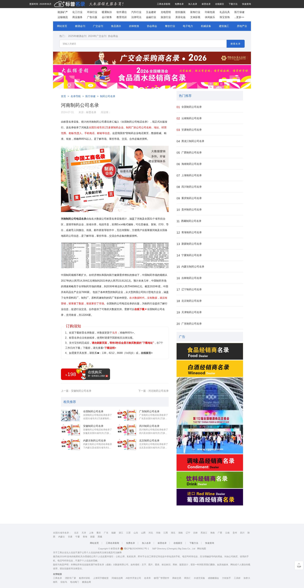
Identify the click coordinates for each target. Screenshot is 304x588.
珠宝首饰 (225, 17)
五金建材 (151, 12)
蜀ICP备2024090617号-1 (136, 548)
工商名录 (57, 578)
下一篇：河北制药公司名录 (153, 390)
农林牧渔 (134, 26)
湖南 (180, 532)
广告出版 (92, 17)
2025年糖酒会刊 (77, 36)
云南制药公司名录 (189, 118)
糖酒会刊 (80, 26)
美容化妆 (180, 17)
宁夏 (77, 536)
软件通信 (122, 12)
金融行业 (151, 17)
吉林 (195, 532)
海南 (212, 532)
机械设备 (206, 26)
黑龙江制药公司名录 (190, 141)
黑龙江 (204, 532)
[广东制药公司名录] (126, 415)
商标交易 (176, 578)
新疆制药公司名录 (189, 244)
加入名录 (192, 4)
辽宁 (188, 532)
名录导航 (76, 96)
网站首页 (62, 26)
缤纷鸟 (63, 582)
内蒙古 (61, 536)
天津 (84, 532)
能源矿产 (63, 12)
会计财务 (107, 17)
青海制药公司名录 (189, 232)
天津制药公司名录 (189, 312)
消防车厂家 (70, 578)
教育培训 (122, 17)
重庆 (98, 532)
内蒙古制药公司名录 (94, 440)
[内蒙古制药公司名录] (70, 444)
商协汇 (187, 578)
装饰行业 (195, 12)
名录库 (147, 578)
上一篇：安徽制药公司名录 (76, 390)
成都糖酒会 (213, 578)
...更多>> (239, 17)
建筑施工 (224, 26)
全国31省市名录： (62, 532)
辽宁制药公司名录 (189, 289)
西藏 (100, 536)
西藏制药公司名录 (189, 221)
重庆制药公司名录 (189, 198)
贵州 (235, 532)
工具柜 (237, 578)
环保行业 (92, 12)
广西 (220, 532)
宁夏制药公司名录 (189, 255)
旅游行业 (166, 17)
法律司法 (136, 17)
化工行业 (77, 12)
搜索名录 (236, 43)
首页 (63, 96)
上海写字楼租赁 (101, 578)
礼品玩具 (225, 12)
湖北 (173, 532)
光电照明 (166, 12)
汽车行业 (136, 12)
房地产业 (242, 26)
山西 (143, 532)
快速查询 (246, 4)
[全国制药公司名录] (70, 415)
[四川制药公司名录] (126, 430)
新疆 (92, 536)
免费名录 (179, 4)
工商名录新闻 (163, 4)
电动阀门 (74, 582)
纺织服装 (180, 12)
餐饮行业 (170, 26)
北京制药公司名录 (149, 440)
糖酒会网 (86, 582)
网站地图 (201, 548)
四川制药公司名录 (149, 426)
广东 (106, 532)
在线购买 (96, 373)
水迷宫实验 (199, 578)
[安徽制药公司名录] (70, 430)
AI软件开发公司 (133, 578)
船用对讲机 (84, 578)
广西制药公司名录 (189, 152)
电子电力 (188, 26)
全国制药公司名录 (93, 411)
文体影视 (195, 17)
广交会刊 (98, 26)
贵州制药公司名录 (189, 209)
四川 (242, 532)
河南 (158, 532)
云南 (227, 532)
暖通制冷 (107, 12)
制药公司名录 (107, 96)
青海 (85, 536)
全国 (162, 230)
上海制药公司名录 (189, 175)
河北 (151, 532)
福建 (113, 532)
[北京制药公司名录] (126, 444)
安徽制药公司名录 (93, 426)
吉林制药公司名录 (189, 278)
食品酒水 (116, 26)
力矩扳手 (226, 578)
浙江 (121, 532)
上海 (91, 532)
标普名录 (206, 4)
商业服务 (77, 17)
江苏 (128, 532)
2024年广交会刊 (97, 36)
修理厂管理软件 (161, 578)
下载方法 (233, 4)
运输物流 (63, 17)
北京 (76, 532)
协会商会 (152, 26)
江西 (165, 532)
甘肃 (70, 536)
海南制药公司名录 (189, 164)
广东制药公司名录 (149, 411)
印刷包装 (210, 12)
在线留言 (219, 4)
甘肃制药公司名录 (189, 130)
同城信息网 (117, 578)
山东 (136, 532)
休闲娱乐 (210, 17)
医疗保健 (239, 12)
